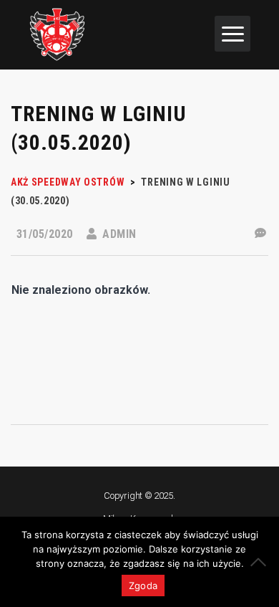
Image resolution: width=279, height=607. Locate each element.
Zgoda (143, 585)
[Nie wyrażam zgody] (261, 562)
